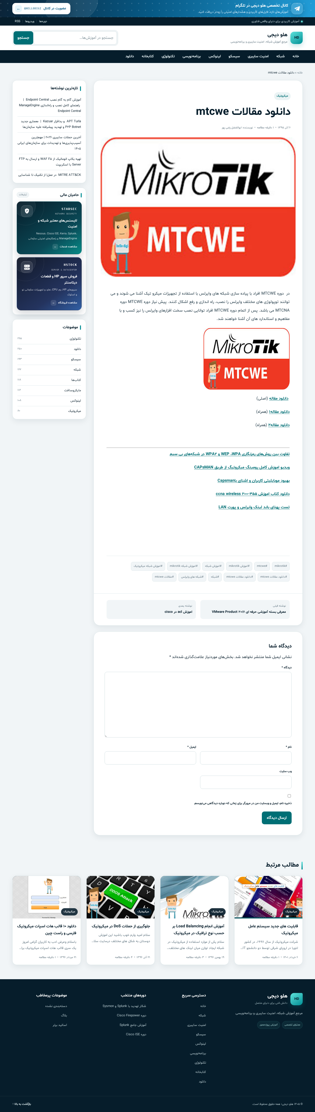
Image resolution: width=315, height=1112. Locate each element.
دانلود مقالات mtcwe (272, 577)
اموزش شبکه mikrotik (183, 566)
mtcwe (261, 566)
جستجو (23, 38)
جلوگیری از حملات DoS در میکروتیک (121, 926)
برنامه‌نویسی (192, 56)
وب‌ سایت (286, 771)
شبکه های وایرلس (191, 577)
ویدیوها (29, 21)
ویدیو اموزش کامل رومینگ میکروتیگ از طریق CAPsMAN (242, 467)
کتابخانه (148, 56)
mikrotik (280, 566)
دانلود (130, 56)
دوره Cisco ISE (136, 1034)
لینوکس (215, 56)
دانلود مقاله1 (279, 412)
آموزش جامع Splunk (133, 1025)
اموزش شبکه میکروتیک (147, 566)
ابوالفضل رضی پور (232, 128)
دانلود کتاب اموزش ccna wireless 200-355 (253, 494)
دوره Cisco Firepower (131, 1015)
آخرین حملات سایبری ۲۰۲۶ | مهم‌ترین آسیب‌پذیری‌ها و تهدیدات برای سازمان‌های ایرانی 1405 (49, 143)
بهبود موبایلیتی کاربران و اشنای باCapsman (254, 480)
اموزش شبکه (212, 566)
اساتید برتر (60, 1025)
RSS (17, 21)
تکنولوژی (168, 56)
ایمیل (191, 747)
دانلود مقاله (278, 398)
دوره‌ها (43, 21)
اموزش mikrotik (238, 566)
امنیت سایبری (258, 56)
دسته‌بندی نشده (56, 1006)
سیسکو (234, 56)
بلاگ (64, 1015)
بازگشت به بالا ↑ (21, 1104)
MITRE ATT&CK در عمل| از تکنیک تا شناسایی (49, 175)
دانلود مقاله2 (279, 425)
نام (289, 747)
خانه (296, 56)
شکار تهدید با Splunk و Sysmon (124, 1006)
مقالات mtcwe (163, 577)
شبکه (280, 56)
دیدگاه (287, 667)
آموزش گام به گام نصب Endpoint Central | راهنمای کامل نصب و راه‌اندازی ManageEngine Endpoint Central (50, 105)
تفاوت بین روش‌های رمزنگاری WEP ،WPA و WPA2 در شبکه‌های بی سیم (230, 454)
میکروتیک (282, 96)
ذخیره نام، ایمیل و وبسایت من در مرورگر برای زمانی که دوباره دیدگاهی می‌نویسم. (243, 803)
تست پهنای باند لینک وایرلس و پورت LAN (254, 507)
